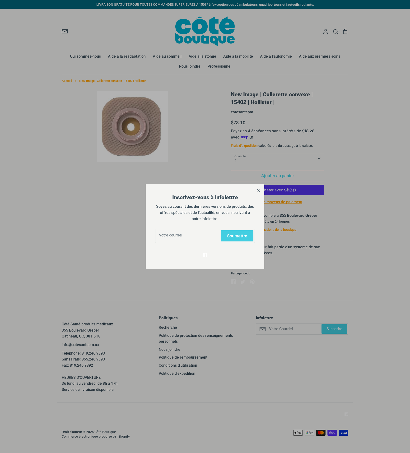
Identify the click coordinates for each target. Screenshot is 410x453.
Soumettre (237, 235)
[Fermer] (258, 190)
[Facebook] (205, 254)
